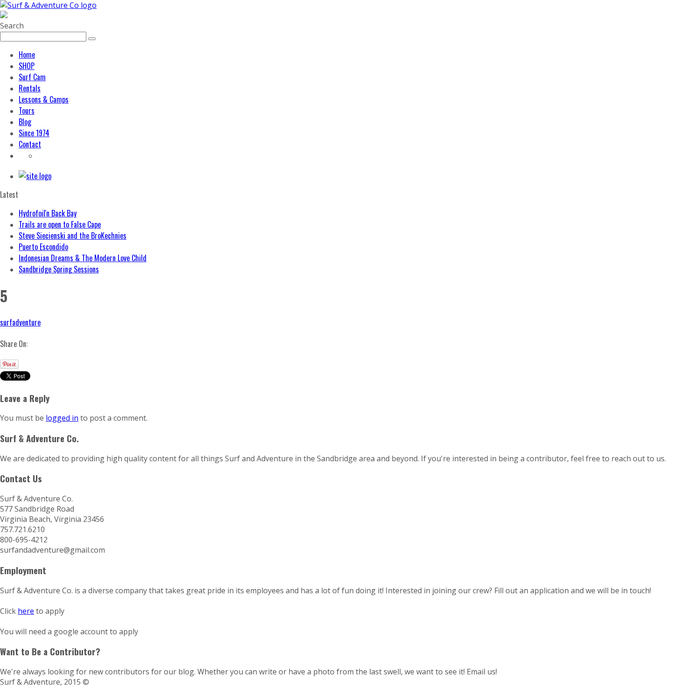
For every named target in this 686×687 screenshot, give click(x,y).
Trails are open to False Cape (60, 224)
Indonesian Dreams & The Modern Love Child (83, 258)
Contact (30, 144)
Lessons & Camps (44, 99)
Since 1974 (34, 133)
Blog (25, 121)
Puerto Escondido (43, 246)
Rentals (30, 88)
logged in (62, 418)
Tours (27, 110)
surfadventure (20, 322)
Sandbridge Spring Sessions (59, 269)
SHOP (27, 65)
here (26, 611)
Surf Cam (32, 77)
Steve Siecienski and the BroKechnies (72, 235)
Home (27, 54)
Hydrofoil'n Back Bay (48, 213)
